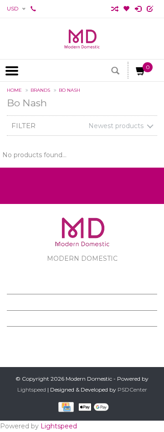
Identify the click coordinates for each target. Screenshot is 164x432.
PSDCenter (132, 389)
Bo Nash (69, 90)
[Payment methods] (64, 406)
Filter (23, 125)
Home (14, 90)
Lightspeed (31, 389)
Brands (40, 90)
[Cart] (141, 73)
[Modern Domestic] (82, 38)
